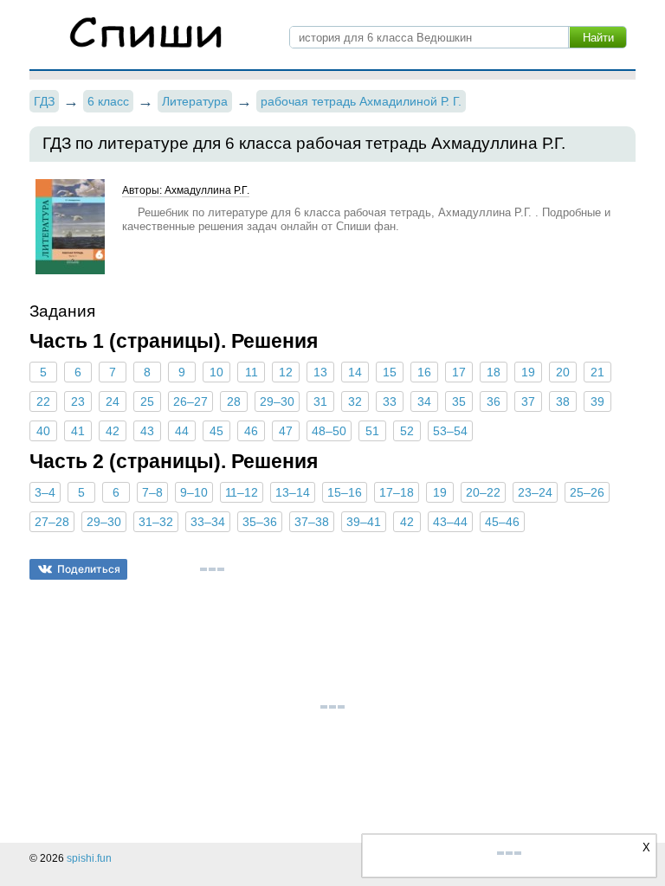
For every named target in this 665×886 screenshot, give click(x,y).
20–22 (483, 492)
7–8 (152, 492)
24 (112, 401)
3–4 (45, 492)
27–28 (52, 522)
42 (112, 431)
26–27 (190, 401)
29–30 (277, 401)
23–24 (535, 492)
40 (43, 431)
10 (216, 372)
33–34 (207, 522)
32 (355, 401)
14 (355, 372)
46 (251, 431)
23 (78, 401)
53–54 (450, 431)
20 (563, 372)
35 (459, 401)
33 (390, 401)
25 (147, 401)
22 (43, 401)
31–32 (156, 522)
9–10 (194, 492)
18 (493, 372)
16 (424, 372)
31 (320, 401)
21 (597, 372)
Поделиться (88, 568)
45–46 (502, 522)
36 (493, 401)
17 (459, 372)
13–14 (292, 492)
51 (372, 431)
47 (286, 431)
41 (78, 431)
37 (528, 401)
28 (234, 401)
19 (528, 372)
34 (424, 401)
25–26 (587, 492)
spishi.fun (89, 858)
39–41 (363, 522)
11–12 (241, 492)
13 (320, 372)
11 (251, 372)
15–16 (344, 492)
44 (182, 431)
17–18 (396, 492)
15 (390, 372)
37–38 (311, 522)
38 (563, 401)
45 (216, 431)
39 (597, 401)
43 (147, 431)
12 (286, 372)
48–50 (329, 431)
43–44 (450, 522)
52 (407, 431)
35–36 (259, 522)
